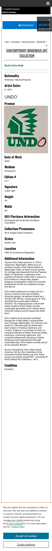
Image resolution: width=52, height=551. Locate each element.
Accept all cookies (26, 536)
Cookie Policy (18, 526)
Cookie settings (14, 523)
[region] (26, 526)
